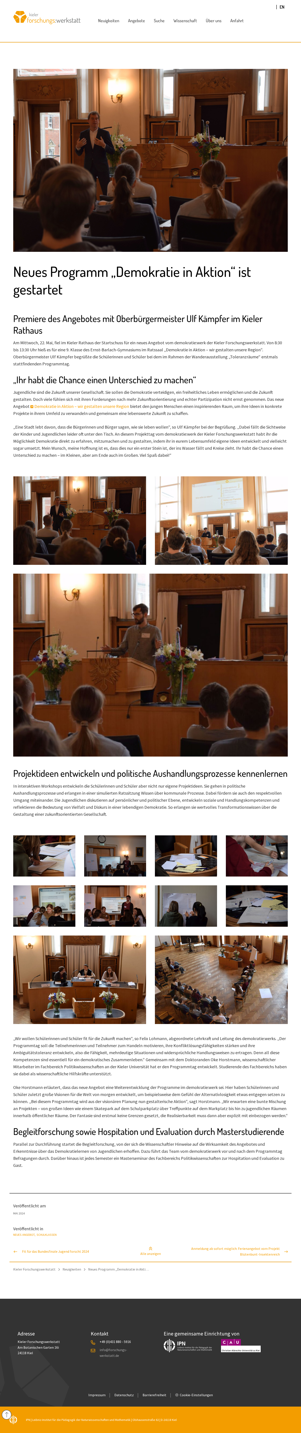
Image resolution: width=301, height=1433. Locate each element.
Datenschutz (124, 1395)
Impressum (97, 1395)
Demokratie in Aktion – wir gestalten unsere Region (81, 406)
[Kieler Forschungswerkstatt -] (46, 22)
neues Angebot (24, 1235)
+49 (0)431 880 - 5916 (115, 1341)
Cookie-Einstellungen (196, 1395)
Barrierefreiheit (154, 1395)
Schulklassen (47, 1235)
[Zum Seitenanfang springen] (6, 1414)
